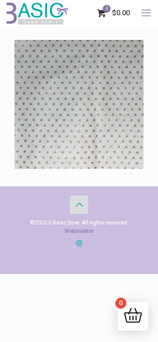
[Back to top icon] (79, 205)
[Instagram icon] (79, 243)
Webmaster (79, 231)
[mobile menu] (146, 13)
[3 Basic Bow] (37, 13)
